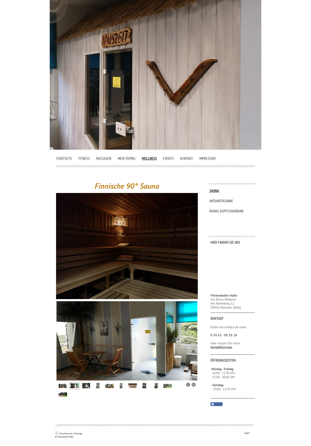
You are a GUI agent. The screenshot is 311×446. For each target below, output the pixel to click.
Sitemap (78, 433)
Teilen (218, 404)
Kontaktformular (221, 347)
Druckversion (66, 433)
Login (247, 432)
